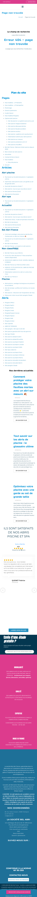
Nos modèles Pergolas (12, 115)
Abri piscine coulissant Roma (14, 357)
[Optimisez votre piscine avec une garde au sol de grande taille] (7, 490)
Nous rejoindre (18, 833)
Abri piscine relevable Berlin (13, 363)
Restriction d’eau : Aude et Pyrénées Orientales (19, 219)
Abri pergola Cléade (11, 365)
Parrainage (8, 108)
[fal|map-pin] (3, 811)
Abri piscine (8, 172)
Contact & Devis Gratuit (12, 157)
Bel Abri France (10, 230)
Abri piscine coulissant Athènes (14, 355)
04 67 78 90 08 (9, 813)
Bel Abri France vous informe (14, 253)
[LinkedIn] (26, 844)
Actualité (7, 205)
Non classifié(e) (10, 248)
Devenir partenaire (11, 110)
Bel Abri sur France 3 (11, 276)
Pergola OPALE (9, 302)
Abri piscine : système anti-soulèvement (20, 134)
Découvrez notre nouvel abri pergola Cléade (18, 295)
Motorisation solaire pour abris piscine (19, 136)
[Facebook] (10, 844)
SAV (18, 831)
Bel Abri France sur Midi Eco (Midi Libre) (17, 264)
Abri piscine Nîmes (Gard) (13, 191)
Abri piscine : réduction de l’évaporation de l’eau (20, 292)
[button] (23, 7)
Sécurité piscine (13, 162)
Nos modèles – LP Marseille (13, 102)
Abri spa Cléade (10, 334)
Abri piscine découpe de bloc (17, 126)
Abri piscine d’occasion (12, 194)
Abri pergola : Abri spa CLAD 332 (15, 329)
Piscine (6, 279)
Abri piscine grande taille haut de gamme (18, 331)
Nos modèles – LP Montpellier (14, 105)
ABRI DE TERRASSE (11, 326)
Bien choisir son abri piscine (13, 152)
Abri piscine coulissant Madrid (14, 342)
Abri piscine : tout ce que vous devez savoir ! (18, 189)
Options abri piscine (11, 118)
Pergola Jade (9, 318)
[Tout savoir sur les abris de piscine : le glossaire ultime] (7, 439)
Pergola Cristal (9, 310)
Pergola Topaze (9, 315)
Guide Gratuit (9, 113)
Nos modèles (9, 159)
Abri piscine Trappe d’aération (17, 123)
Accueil (20, 17)
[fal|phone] (3, 813)
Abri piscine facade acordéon (17, 129)
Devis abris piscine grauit (19, 827)
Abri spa (6, 196)
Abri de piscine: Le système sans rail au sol (21, 121)
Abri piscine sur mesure (15, 139)
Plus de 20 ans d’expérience (18, 825)
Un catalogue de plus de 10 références (18, 823)
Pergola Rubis (9, 308)
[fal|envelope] (3, 815)
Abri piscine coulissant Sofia (13, 347)
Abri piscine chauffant (15, 144)
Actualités (8, 154)
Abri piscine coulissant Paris (13, 352)
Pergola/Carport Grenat (12, 313)
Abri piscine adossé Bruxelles (14, 339)
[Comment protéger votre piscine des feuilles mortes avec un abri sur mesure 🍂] (7, 380)
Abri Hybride (9, 323)
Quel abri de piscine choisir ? (14, 186)
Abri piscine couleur (14, 131)
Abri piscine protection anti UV (17, 142)
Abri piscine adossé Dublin (13, 336)
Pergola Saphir (9, 305)
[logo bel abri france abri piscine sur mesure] (5, 6)
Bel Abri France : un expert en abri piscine (18, 246)
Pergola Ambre (9, 321)
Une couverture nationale (18, 829)
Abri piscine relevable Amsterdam (15, 360)
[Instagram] (18, 844)
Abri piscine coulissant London (14, 344)
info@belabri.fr (9, 815)
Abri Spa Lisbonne (10, 349)
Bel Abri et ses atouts (11, 222)
